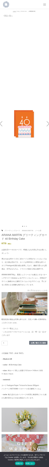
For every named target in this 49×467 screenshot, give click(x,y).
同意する (19, 463)
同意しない (30, 463)
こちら (15, 328)
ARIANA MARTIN (27, 230)
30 (32, 332)
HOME (14, 11)
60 (43, 332)
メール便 (38, 230)
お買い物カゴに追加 (38, 342)
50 (40, 332)
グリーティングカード (12, 230)
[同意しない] (46, 459)
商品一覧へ (8, 16)
